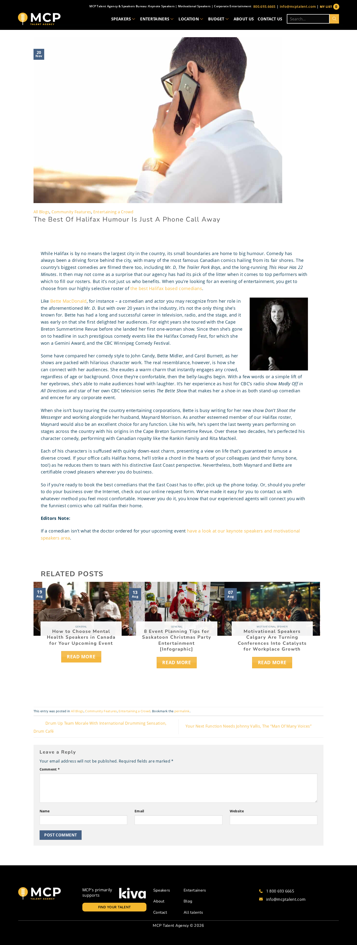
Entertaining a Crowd (113, 212)
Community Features (71, 212)
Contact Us (270, 19)
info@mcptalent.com (298, 6)
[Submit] (334, 19)
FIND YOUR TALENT (114, 907)
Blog (188, 901)
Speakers (121, 19)
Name (45, 811)
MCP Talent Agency (171, 925)
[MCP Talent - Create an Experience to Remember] (39, 19)
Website (237, 811)
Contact (160, 912)
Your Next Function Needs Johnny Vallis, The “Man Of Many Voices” (249, 726)
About (159, 901)
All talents (193, 912)
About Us (244, 19)
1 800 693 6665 (280, 891)
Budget (216, 19)
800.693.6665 (264, 6)
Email (139, 811)
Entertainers (154, 19)
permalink (182, 711)
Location (188, 19)
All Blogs (42, 212)
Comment (50, 769)
